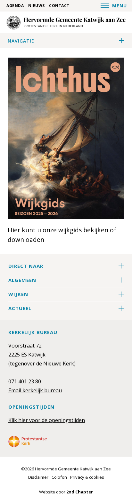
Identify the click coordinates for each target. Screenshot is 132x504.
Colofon (59, 477)
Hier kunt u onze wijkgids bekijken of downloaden (62, 235)
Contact (59, 5)
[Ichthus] (66, 22)
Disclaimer (38, 477)
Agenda (15, 5)
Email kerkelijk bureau (35, 390)
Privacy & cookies (87, 477)
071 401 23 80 (24, 381)
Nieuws (36, 5)
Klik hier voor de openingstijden (46, 420)
